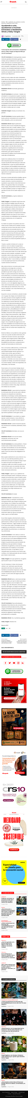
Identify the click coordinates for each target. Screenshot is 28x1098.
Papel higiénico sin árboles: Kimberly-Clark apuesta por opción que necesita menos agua (12, 1056)
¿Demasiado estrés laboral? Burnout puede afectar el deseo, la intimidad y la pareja (13, 1083)
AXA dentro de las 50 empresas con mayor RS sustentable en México (22, 642)
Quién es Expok (14, 1092)
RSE (7, 21)
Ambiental (3, 896)
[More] (20, 39)
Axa (6, 628)
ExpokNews (8, 36)
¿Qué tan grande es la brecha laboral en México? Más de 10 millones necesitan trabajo (7, 944)
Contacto (9, 1093)
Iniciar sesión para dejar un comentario (14, 651)
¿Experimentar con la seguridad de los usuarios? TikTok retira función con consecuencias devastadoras (12, 1030)
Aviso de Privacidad (16, 1093)
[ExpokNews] (2, 36)
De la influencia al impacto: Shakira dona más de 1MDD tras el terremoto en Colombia (8, 955)
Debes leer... (4, 940)
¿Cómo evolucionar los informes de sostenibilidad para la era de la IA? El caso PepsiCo (8, 925)
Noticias (3, 21)
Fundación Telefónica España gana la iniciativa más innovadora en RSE (6, 642)
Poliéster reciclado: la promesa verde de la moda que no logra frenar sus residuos (7, 900)
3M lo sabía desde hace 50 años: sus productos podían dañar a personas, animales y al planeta (8, 967)
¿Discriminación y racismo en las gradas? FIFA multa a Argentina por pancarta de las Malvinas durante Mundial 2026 (8, 912)
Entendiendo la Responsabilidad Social (6, 921)
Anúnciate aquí (22, 1092)
